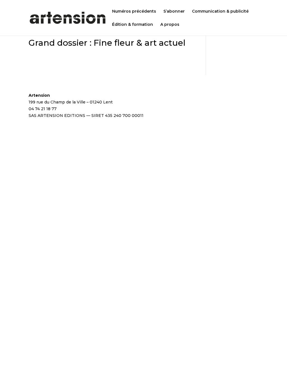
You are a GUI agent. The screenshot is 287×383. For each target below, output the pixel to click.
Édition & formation (132, 24)
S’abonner (174, 11)
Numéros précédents (134, 11)
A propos (169, 24)
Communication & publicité (220, 11)
